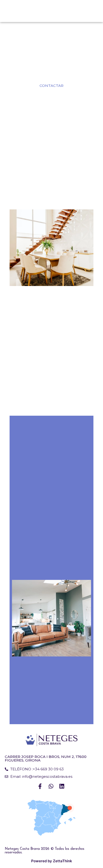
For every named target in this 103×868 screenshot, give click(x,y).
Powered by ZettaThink (51, 861)
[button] (51, 85)
